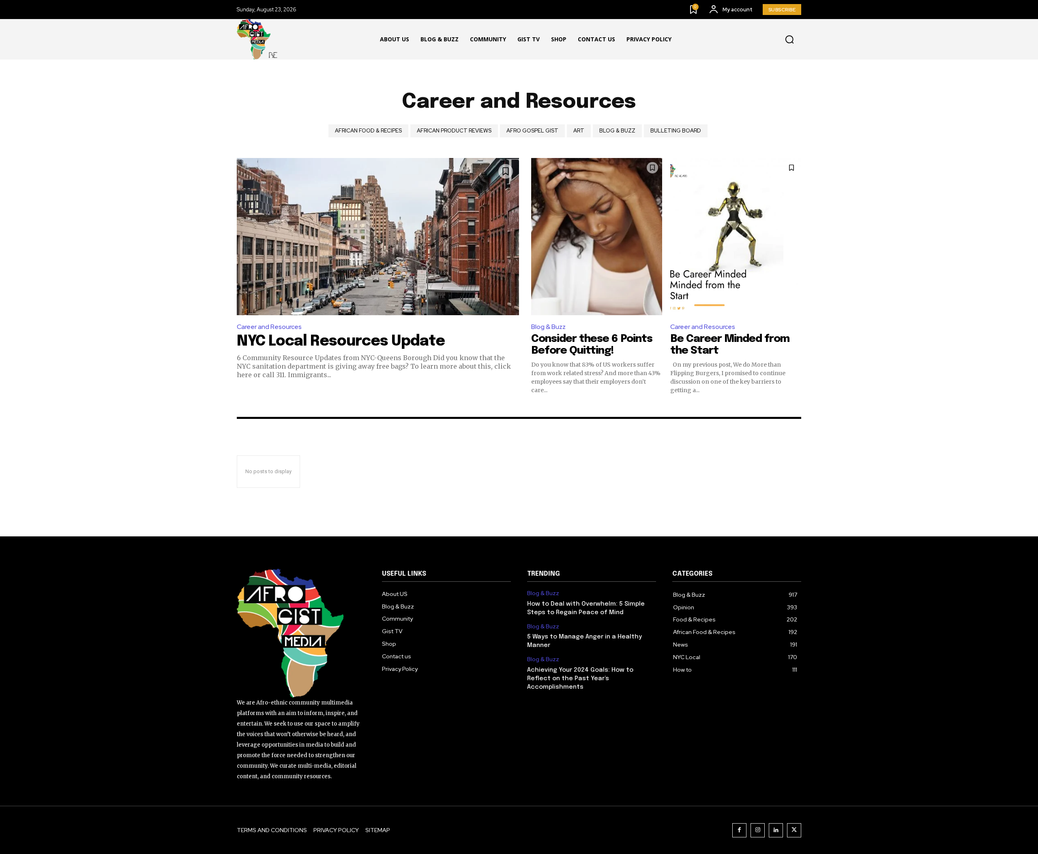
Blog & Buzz (617, 130)
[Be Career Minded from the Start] (735, 236)
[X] (794, 830)
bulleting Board (675, 130)
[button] (789, 39)
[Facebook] (739, 830)
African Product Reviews (454, 130)
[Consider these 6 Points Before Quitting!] (596, 236)
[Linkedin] (776, 830)
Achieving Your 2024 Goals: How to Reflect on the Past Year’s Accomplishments (580, 678)
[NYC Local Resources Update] (378, 236)
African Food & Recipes (368, 130)
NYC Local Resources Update (341, 341)
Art (578, 130)
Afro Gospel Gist (532, 130)
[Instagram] (758, 830)
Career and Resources (269, 326)
